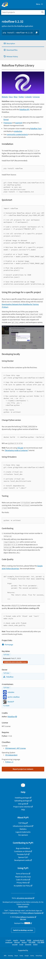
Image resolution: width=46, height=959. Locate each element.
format (6, 119)
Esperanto (28, 945)
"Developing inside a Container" (16, 450)
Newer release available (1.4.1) (15, 662)
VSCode (20, 448)
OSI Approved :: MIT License (15, 748)
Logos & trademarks (23, 832)
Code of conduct (22, 879)
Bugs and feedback (23, 848)
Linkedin (28, 97)
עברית (21, 945)
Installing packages (22, 797)
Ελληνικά (17, 942)
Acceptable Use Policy (22, 885)
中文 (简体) (32, 942)
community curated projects (17, 134)
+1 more (6, 705)
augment (18, 122)
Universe (36, 97)
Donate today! (23, 906)
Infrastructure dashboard (22, 826)
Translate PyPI (22, 854)
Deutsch (24, 942)
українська (8, 942)
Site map (23, 919)
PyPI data (6, 655)
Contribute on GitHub (22, 851)
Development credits (22, 860)
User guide (22, 803)
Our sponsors (23, 835)
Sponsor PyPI (23, 857)
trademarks (14, 913)
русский (14, 945)
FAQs (23, 809)
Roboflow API (24, 109)
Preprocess (8, 122)
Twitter (21, 97)
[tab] (23, 43)
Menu (38, 4)
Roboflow (9, 677)
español (15, 940)
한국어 (35, 945)
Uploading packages (22, 800)
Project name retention (22, 806)
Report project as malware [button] (23, 769)
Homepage (9, 644)
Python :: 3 (9, 762)
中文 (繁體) (41, 942)
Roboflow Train (36, 128)
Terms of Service (22, 873)
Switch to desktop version (23, 930)
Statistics (23, 829)
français (22, 940)
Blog (15, 97)
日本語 (29, 940)
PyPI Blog (22, 823)
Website (5, 97)
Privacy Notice (22, 882)
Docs (11, 97)
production (18, 131)
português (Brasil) (38, 940)
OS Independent (11, 755)
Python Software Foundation (32, 913)
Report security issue (23, 876)
